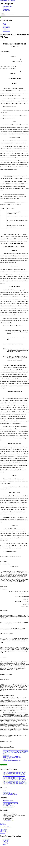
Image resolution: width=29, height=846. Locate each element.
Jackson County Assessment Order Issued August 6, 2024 (15, 751)
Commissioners (6, 792)
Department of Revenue (8, 800)
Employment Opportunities (9, 793)
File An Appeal (6, 26)
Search (3, 15)
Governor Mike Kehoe (3, 824)
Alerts (4, 844)
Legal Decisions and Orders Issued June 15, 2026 (14, 776)
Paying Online (6, 755)
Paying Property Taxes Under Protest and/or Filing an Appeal (13, 762)
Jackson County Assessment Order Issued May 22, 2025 (15, 750)
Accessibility (6, 840)
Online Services (6, 10)
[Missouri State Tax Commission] (7, 0)
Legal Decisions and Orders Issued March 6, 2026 (14, 781)
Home (4, 23)
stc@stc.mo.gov (9, 820)
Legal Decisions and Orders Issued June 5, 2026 (13, 777)
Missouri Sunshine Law (8, 807)
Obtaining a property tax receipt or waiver (12, 760)
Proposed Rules (3, 765)
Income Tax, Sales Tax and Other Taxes (12, 757)
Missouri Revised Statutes (8, 805)
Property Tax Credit (7, 758)
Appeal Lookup (6, 27)
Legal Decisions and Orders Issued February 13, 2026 (15, 783)
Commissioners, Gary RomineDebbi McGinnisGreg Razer (3, 831)
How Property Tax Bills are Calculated (11, 756)
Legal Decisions (6, 29)
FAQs (4, 28)
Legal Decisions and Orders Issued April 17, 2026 (14, 778)
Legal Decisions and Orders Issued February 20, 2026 (15, 782)
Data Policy (5, 843)
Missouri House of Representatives (10, 803)
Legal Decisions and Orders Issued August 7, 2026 (14, 773)
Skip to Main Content (7, 6)
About (4, 24)
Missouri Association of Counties (10, 802)
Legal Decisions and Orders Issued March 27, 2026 (14, 779)
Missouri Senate (6, 804)
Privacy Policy (6, 839)
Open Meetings (6, 31)
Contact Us (5, 841)
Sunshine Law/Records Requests (10, 794)
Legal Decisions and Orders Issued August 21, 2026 (14, 772)
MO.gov (5, 8)
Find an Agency (6, 9)
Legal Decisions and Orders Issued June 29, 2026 (14, 774)
